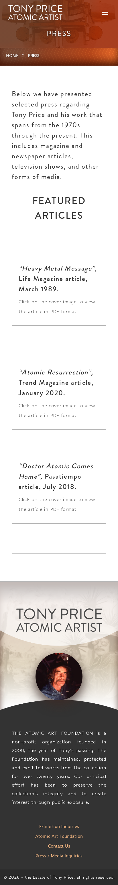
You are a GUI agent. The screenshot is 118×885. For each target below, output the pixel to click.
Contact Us (59, 846)
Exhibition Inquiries (59, 826)
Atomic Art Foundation (59, 836)
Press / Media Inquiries (59, 856)
